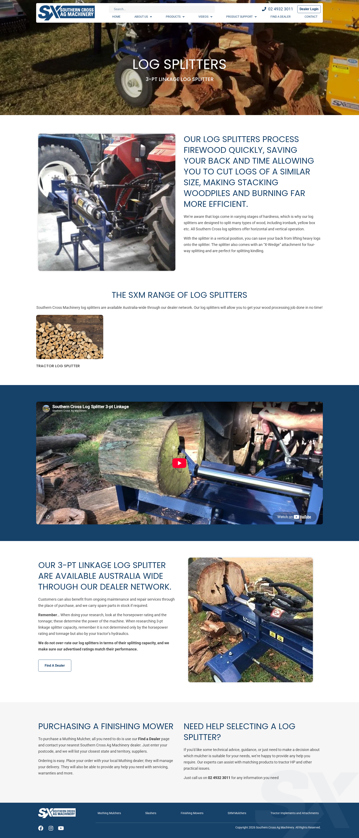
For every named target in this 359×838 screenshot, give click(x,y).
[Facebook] (40, 828)
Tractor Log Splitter (58, 365)
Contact (311, 16)
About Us (141, 16)
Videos (203, 16)
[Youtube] (60, 828)
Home (116, 16)
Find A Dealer (280, 16)
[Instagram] (50, 828)
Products (173, 16)
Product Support (239, 16)
